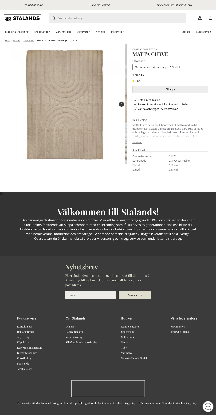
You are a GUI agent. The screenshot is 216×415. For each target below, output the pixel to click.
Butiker (186, 32)
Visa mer (137, 142)
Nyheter (100, 32)
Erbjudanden (42, 32)
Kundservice (203, 32)
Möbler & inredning (17, 32)
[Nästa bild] (121, 104)
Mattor (16, 40)
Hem (7, 40)
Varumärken (63, 32)
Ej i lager (170, 89)
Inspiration (117, 32)
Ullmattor (29, 40)
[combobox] (122, 18)
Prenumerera (135, 295)
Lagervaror (83, 32)
